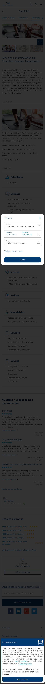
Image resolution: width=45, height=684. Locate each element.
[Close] (39, 218)
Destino (8, 224)
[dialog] (22, 660)
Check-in (9, 232)
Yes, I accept (22, 679)
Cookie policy (26, 664)
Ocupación (9, 241)
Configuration (21, 661)
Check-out (25, 232)
